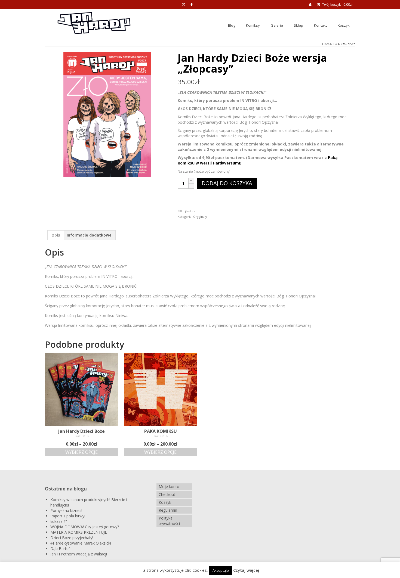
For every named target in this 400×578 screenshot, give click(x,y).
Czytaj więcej (246, 570)
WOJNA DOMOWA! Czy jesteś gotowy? (84, 526)
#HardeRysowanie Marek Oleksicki (80, 543)
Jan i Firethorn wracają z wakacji (78, 554)
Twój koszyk (336, 4)
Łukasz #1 (59, 521)
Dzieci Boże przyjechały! (71, 537)
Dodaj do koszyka (227, 183)
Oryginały (346, 44)
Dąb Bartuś (60, 548)
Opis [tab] (55, 235)
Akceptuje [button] (221, 570)
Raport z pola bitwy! (67, 515)
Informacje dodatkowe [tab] (89, 235)
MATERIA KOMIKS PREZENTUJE (78, 532)
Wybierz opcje (81, 452)
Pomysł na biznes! (66, 510)
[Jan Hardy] (107, 114)
